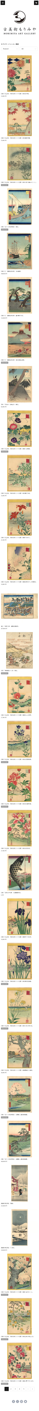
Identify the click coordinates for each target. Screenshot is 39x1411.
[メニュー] (3, 3)
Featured (5, 49)
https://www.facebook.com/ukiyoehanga (13, 1401)
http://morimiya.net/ (25, 1401)
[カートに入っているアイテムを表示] (36, 3)
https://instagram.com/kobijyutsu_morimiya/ (21, 1401)
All (22, 49)
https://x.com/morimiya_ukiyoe (17, 1401)
